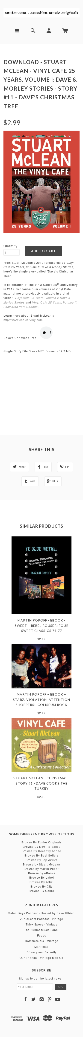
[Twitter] (33, 999)
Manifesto (41, 946)
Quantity (10, 245)
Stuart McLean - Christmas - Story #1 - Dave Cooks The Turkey (41, 783)
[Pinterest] (49, 999)
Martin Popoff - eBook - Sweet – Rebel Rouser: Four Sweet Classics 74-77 (41, 625)
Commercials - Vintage (41, 941)
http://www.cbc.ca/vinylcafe (23, 320)
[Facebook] (25, 999)
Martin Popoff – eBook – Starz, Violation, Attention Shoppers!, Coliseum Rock (41, 699)
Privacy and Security (42, 952)
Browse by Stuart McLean (41, 864)
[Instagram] (41, 999)
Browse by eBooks (41, 873)
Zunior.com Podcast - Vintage (41, 919)
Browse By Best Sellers (41, 855)
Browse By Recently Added (41, 851)
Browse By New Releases (41, 846)
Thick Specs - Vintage (42, 924)
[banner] (41, 12)
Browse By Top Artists (41, 860)
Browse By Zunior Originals (41, 842)
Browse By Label (41, 877)
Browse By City (41, 886)
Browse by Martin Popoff (41, 869)
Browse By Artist (41, 882)
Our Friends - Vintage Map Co (41, 958)
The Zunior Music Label (41, 930)
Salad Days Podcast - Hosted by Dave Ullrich (41, 913)
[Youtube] (57, 999)
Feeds (41, 935)
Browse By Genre (41, 891)
